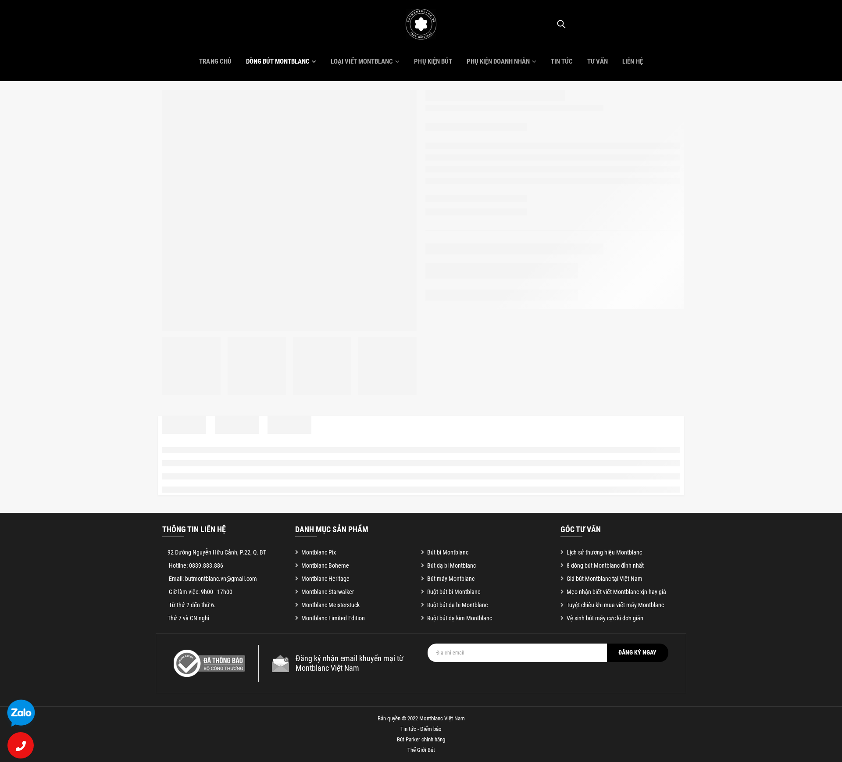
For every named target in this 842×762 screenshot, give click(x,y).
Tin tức (562, 61)
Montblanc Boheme (325, 565)
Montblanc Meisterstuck (330, 604)
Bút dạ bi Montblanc (451, 565)
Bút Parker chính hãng (421, 739)
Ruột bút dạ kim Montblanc (459, 618)
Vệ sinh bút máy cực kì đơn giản (605, 618)
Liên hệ (632, 61)
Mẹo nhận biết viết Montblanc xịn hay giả (616, 591)
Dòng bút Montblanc (278, 61)
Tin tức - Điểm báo (421, 729)
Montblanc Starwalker (327, 591)
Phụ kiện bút (433, 61)
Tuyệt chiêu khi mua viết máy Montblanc (615, 604)
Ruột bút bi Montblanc (453, 591)
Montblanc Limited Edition (333, 618)
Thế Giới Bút (421, 750)
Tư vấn (597, 61)
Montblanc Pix (318, 552)
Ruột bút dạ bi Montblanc (457, 604)
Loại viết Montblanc (362, 61)
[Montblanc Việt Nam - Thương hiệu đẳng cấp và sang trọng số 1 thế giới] (421, 24)
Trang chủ (215, 61)
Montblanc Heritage (325, 578)
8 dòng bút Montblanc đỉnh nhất (605, 565)
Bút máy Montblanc (451, 578)
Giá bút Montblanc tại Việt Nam (604, 578)
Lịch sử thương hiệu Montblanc (604, 552)
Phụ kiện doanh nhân (498, 61)
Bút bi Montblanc (447, 552)
